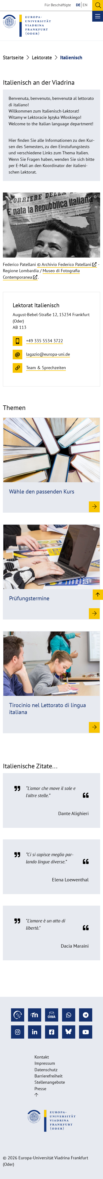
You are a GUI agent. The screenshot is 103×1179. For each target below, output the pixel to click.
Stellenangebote (49, 1082)
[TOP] (98, 594)
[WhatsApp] (68, 1015)
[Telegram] (85, 1015)
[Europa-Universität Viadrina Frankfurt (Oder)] (27, 26)
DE (78, 4)
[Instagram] (17, 1032)
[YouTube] (85, 1032)
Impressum (44, 1063)
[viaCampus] (17, 1015)
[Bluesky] (68, 1032)
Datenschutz (45, 1069)
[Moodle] (34, 1015)
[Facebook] (51, 1032)
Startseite (13, 57)
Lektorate (42, 57)
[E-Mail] (51, 1015)
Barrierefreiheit (48, 1076)
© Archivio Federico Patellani (64, 264)
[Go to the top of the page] (36, 1095)
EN (85, 4)
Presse (40, 1088)
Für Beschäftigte (58, 4)
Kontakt (41, 1057)
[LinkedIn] (34, 1032)
